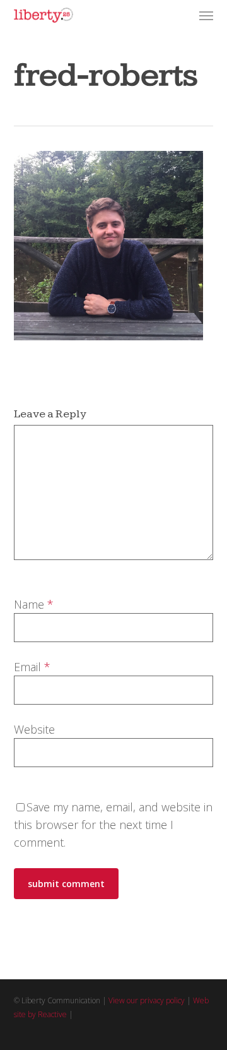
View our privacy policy (146, 1000)
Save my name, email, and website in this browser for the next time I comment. (113, 824)
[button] (206, 15)
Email (32, 666)
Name (34, 604)
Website (34, 729)
